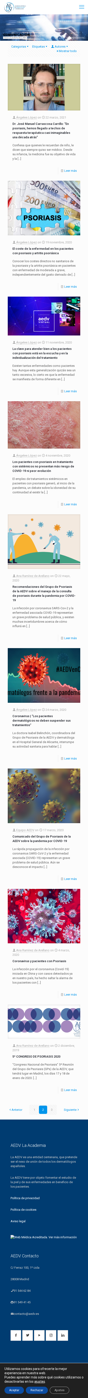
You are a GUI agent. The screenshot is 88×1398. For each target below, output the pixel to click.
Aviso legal (18, 1221)
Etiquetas (38, 46)
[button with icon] (16, 1335)
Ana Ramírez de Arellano (33, 576)
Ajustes (59, 1390)
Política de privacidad (25, 1198)
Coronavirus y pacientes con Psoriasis (39, 961)
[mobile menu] (82, 7)
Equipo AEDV (25, 830)
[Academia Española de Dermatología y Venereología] (15, 7)
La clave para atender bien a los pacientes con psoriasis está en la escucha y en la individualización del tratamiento (42, 353)
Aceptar (14, 1390)
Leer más (70, 170)
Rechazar (37, 1390)
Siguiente (70, 1110)
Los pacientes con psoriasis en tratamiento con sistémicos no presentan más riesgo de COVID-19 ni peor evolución (43, 466)
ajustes (39, 1381)
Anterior (16, 1110)
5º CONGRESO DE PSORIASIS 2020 (36, 1056)
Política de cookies (23, 1209)
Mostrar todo (68, 51)
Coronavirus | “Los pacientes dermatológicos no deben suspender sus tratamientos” (41, 720)
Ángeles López (26, 117)
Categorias (18, 46)
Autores (60, 46)
